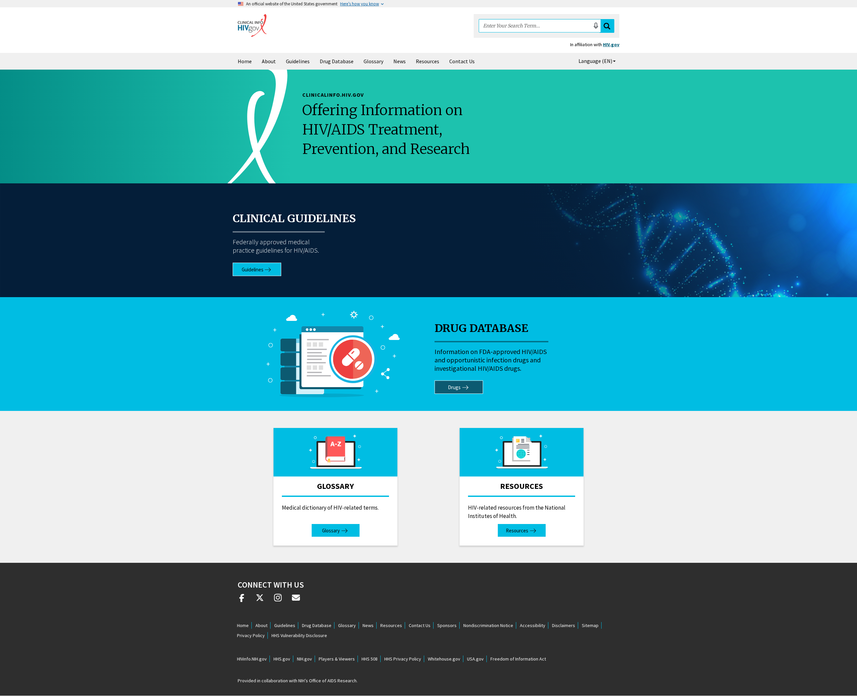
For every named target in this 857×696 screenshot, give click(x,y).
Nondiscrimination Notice (488, 625)
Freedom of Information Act (518, 659)
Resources (427, 61)
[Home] (252, 25)
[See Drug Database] (333, 354)
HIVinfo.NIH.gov (252, 659)
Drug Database (337, 61)
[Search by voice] (596, 25)
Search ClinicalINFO (607, 26)
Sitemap (590, 625)
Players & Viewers (337, 659)
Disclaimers (563, 625)
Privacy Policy (251, 635)
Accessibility (532, 625)
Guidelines (298, 61)
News (399, 61)
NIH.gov (304, 659)
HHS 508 (370, 659)
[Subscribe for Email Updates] (296, 600)
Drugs (454, 387)
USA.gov (475, 659)
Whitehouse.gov (444, 659)
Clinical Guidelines (294, 218)
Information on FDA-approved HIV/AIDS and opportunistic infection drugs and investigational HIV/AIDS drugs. (491, 359)
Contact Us (462, 61)
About (269, 61)
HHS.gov (282, 659)
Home (245, 61)
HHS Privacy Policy (402, 659)
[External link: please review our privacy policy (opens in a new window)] (260, 600)
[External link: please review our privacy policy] (242, 600)
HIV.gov (611, 44)
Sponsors (447, 625)
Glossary (373, 61)
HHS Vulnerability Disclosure (299, 635)
